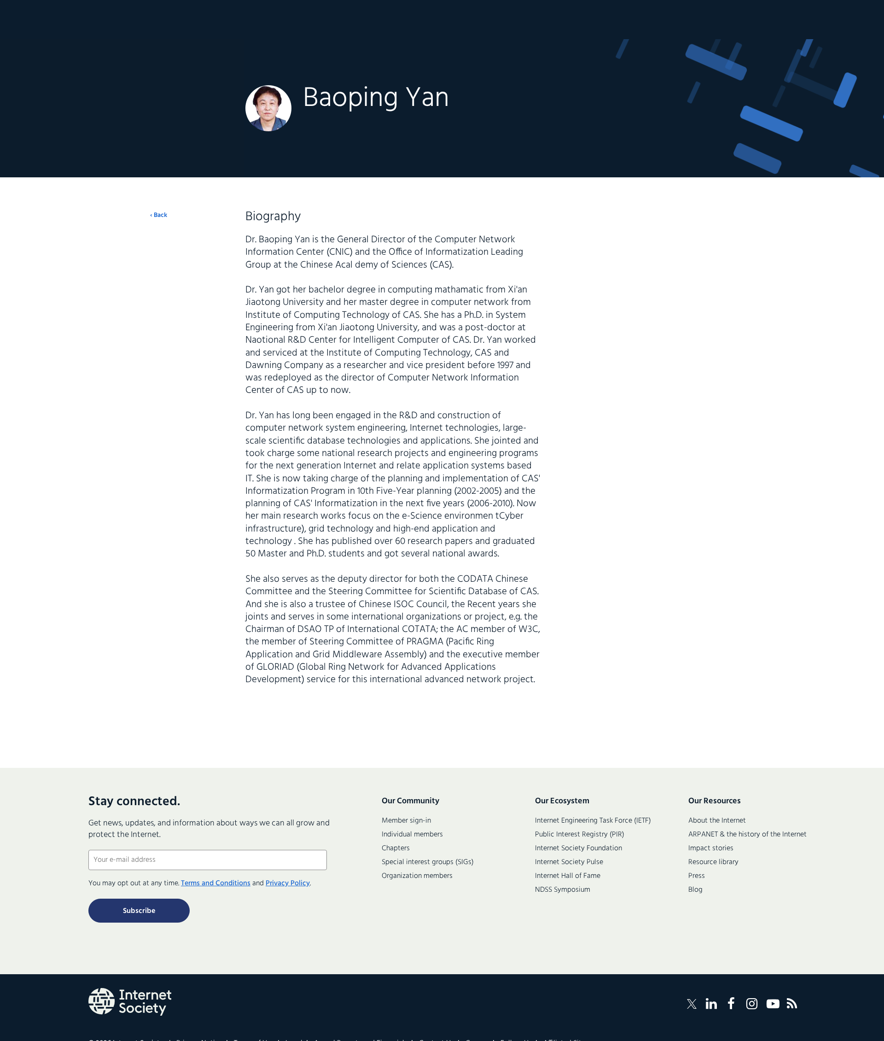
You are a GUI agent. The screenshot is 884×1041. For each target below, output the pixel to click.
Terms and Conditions (215, 883)
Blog (695, 890)
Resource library (713, 862)
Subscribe (139, 911)
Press (696, 876)
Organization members (417, 876)
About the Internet (717, 821)
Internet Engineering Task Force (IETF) (593, 821)
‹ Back (158, 215)
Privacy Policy (288, 883)
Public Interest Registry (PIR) (579, 835)
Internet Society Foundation (578, 848)
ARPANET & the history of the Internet (747, 835)
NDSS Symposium (562, 890)
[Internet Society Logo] (129, 1002)
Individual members (412, 835)
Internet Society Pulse (569, 862)
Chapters (396, 848)
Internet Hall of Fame (567, 876)
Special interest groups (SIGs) (428, 862)
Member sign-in (406, 821)
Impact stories (710, 848)
